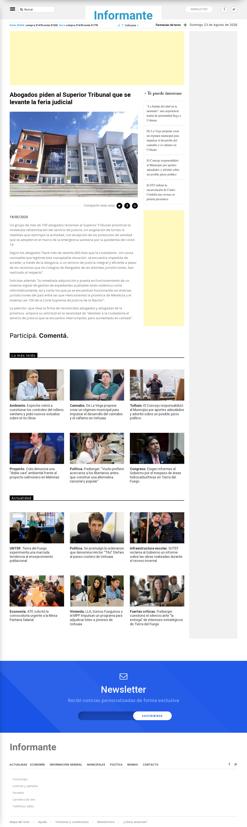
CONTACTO (150, 764)
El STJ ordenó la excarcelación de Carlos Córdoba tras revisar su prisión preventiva (161, 192)
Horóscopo (20, 779)
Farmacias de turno (168, 24)
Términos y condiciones (72, 822)
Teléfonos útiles (23, 806)
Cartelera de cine (24, 799)
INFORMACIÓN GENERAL (66, 764)
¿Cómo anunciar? (135, 822)
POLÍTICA (116, 764)
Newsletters (106, 822)
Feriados (18, 793)
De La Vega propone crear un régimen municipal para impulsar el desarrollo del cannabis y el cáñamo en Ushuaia (163, 140)
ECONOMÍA (37, 764)
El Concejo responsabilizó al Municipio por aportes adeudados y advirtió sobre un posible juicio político (163, 167)
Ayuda (42, 822)
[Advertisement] (97, 58)
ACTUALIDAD (18, 764)
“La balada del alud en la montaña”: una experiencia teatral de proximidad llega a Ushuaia (164, 113)
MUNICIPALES (96, 764)
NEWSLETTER (199, 9)
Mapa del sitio (20, 822)
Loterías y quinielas (25, 786)
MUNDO (132, 764)
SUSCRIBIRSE (152, 716)
